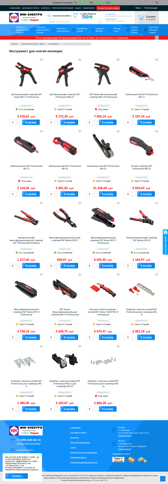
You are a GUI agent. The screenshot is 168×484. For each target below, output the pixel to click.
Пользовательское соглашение (83, 452)
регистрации (69, 37)
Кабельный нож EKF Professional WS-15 (26, 167)
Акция (78, 8)
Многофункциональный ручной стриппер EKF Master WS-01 (64, 239)
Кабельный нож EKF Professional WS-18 (65, 167)
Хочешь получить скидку (108, 8)
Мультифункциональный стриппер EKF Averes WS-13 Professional (26, 312)
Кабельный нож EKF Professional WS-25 (103, 167)
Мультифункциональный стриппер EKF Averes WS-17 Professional (103, 240)
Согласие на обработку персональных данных (22, 468)
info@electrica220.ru (62, 16)
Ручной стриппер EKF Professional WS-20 (141, 167)
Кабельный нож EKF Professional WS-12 (142, 95)
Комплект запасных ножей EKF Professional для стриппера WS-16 (141, 312)
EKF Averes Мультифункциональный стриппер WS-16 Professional (65, 312)
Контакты (45, 8)
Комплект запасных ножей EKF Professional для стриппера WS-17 (26, 384)
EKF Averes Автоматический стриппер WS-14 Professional (103, 95)
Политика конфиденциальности (84, 462)
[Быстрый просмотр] (41, 59)
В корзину (30, 122)
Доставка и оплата (30, 8)
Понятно (16, 476)
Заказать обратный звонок (28, 443)
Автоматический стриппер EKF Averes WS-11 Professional (26, 95)
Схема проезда (124, 435)
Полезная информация (62, 8)
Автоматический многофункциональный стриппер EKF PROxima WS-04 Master (26, 240)
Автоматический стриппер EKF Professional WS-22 (65, 95)
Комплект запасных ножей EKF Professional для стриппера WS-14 (103, 384)
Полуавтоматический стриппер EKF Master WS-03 (141, 239)
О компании (14, 8)
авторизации (50, 37)
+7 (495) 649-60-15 (88, 14)
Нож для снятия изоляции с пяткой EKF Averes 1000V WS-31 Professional (103, 312)
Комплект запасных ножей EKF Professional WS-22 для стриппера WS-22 (64, 384)
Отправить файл (165, 245)
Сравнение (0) (89, 8)
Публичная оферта (78, 457)
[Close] (157, 38)
